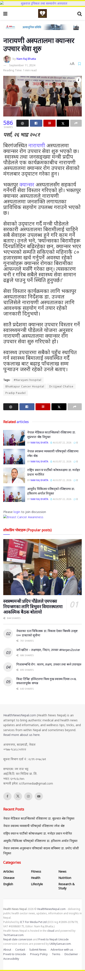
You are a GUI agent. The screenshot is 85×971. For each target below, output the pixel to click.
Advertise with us (62, 949)
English (8, 884)
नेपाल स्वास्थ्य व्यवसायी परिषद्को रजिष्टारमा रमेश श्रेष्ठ (34, 826)
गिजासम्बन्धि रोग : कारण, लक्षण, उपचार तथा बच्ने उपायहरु (48, 664)
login (17, 512)
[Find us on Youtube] (39, 796)
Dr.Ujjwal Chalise (61, 386)
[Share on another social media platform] (76, 123)
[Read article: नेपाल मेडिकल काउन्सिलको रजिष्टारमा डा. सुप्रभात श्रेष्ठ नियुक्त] (14, 438)
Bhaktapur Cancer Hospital (24, 386)
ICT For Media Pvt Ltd (33, 922)
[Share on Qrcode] (49, 123)
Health (35, 878)
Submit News (37, 949)
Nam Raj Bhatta (26, 59)
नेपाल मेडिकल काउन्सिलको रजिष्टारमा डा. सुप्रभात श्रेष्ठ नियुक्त (38, 818)
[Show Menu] (5, 13)
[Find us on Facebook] (7, 796)
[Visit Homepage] (42, 13)
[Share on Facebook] (36, 123)
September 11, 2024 (22, 65)
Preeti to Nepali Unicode (53, 939)
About (7, 949)
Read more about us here (21, 735)
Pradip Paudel (15, 393)
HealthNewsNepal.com (19, 715)
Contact (20, 949)
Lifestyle (37, 884)
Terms (56, 954)
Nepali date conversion (17, 939)
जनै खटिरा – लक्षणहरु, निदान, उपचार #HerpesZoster (48, 650)
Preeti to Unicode (14, 954)
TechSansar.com (13, 935)
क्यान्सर (26, 184)
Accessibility (11, 959)
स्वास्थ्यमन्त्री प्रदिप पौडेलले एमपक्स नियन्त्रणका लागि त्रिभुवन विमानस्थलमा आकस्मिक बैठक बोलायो (32, 606)
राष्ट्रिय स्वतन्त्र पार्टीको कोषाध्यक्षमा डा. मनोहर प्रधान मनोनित (37, 833)
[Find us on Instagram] (28, 796)
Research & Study (66, 886)
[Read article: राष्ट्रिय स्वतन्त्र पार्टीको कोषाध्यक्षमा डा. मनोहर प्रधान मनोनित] (14, 475)
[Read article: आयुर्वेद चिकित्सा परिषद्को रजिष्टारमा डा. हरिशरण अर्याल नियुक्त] (14, 494)
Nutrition (64, 878)
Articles (8, 871)
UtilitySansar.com (60, 944)
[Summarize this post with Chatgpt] (22, 123)
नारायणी (36, 145)
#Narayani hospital (27, 380)
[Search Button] (79, 13)
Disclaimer (71, 954)
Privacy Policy (39, 954)
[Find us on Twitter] (18, 796)
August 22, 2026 (61, 442)
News (62, 871)
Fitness (36, 871)
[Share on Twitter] (63, 123)
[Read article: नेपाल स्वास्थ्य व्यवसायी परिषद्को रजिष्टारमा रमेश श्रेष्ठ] (14, 457)
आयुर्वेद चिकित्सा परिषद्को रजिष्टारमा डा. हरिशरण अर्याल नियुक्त (51, 490)
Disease (9, 878)
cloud (50, 931)
